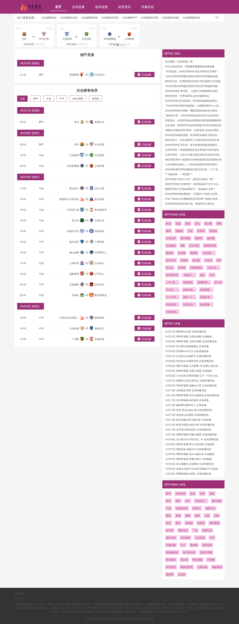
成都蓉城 (217, 567)
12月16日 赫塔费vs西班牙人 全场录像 (185, 405)
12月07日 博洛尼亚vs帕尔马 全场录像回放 (188, 449)
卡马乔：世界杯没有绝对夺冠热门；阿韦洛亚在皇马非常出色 (172, 290)
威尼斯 (169, 574)
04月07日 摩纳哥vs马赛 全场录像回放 (185, 331)
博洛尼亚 (183, 530)
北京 (168, 523)
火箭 (190, 231)
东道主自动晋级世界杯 (189, 305)
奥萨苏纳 (207, 545)
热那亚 (201, 523)
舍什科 (218, 282)
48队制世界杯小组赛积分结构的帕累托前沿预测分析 (193, 159)
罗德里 (181, 267)
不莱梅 (211, 559)
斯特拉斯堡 (187, 567)
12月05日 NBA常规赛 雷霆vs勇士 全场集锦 (188, 459)
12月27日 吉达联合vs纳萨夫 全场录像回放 (188, 356)
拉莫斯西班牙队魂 (206, 290)
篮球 (197, 515)
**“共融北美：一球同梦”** (178, 174)
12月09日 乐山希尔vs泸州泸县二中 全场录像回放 (192, 439)
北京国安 (200, 537)
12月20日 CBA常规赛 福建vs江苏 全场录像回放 (191, 385)
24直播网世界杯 (69, 17)
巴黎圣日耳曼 (201, 501)
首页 (58, 6)
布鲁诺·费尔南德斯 (189, 275)
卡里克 (208, 260)
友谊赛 (181, 253)
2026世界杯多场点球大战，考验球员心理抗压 (190, 203)
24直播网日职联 (110, 17)
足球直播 (78, 6)
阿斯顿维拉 (172, 552)
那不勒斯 (185, 238)
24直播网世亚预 (149, 17)
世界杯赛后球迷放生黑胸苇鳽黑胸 (189, 290)
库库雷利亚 (172, 275)
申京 (212, 275)
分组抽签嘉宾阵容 (172, 312)
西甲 (35, 98)
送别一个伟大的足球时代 (189, 297)
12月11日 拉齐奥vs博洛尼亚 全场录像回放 (188, 429)
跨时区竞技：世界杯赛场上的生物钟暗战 (187, 95)
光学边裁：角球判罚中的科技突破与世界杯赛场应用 (193, 125)
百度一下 (19, 597)
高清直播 (146, 74)
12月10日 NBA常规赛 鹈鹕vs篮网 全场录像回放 (191, 434)
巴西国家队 (196, 267)
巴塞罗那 (180, 493)
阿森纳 (179, 231)
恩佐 (202, 275)
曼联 (168, 231)
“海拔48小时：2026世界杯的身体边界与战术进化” (192, 115)
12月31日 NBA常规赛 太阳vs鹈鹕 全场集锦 (188, 336)
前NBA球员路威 (204, 283)
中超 (48, 98)
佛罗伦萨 (171, 537)
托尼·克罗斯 (213, 268)
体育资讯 (124, 6)
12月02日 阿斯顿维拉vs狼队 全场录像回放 (188, 473)
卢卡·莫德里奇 (172, 283)
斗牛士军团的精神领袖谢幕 (172, 297)
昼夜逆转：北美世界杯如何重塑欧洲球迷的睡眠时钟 (193, 120)
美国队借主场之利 (206, 297)
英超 (178, 223)
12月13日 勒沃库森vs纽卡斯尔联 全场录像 (188, 419)
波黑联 (95, 98)
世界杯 (201, 231)
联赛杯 (184, 260)
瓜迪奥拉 (171, 245)
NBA (219, 223)
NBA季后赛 (210, 245)
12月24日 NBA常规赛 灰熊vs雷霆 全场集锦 (188, 370)
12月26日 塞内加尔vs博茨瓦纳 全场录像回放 (189, 361)
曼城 (187, 223)
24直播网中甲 (129, 17)
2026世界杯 (208, 253)
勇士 (178, 523)
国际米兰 (210, 508)
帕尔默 (196, 260)
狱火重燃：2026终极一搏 (179, 61)
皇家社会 (207, 530)
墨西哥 (194, 253)
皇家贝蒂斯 (206, 552)
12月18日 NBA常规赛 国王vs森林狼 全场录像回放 (192, 395)
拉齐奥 (169, 530)
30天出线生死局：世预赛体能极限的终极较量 (189, 66)
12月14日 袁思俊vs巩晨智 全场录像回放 (187, 414)
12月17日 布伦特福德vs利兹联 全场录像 (187, 400)
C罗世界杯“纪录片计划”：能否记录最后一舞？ (190, 179)
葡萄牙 (169, 253)
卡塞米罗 (171, 238)
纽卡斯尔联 (189, 552)
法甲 (187, 501)
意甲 (168, 501)
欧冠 (168, 223)
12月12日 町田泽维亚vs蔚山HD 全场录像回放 (190, 424)
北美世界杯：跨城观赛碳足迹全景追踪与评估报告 (192, 149)
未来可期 (171, 260)
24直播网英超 (49, 17)
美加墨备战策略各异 (206, 305)
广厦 (195, 530)
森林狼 (194, 545)
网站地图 (149, 618)
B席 (219, 260)
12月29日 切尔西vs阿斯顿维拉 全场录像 (187, 346)
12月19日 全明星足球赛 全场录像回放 (185, 390)
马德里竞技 (182, 508)
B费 (183, 245)
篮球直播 (101, 6)
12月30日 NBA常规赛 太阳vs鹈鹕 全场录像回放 (191, 341)
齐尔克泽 (194, 245)
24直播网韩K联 (89, 17)
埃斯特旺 (188, 282)
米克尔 (169, 267)
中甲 (61, 98)
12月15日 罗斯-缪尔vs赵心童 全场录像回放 (188, 410)
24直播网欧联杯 (191, 17)
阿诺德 (213, 231)
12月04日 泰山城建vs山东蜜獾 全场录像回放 (189, 463)
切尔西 (208, 223)
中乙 (183, 545)
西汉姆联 (171, 559)
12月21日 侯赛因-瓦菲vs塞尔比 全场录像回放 (190, 380)
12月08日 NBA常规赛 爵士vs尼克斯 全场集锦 (189, 444)
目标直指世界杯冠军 (172, 305)
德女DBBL (78, 98)
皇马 (197, 223)
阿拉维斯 (197, 559)
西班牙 (198, 238)
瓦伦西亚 (185, 537)
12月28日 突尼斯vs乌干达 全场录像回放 (187, 351)
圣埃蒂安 (171, 567)
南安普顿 (214, 523)
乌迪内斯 (171, 545)
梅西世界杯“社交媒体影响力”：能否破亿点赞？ (190, 189)
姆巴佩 (211, 238)
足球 (202, 493)
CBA (216, 515)
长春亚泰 (202, 567)
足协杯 (181, 574)
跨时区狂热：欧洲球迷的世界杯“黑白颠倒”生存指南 (193, 81)
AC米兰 (197, 508)
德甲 (41, 74)
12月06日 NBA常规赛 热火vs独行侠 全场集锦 (189, 454)
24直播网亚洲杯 (170, 17)
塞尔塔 (184, 559)
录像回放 (147, 6)
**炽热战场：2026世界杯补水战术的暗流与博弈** (191, 71)
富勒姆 (189, 523)
